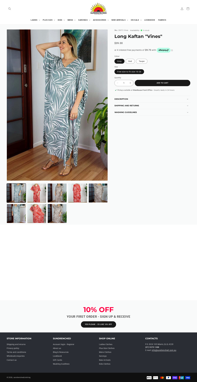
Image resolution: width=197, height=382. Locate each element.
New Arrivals (104, 360)
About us (57, 348)
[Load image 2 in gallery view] (36, 193)
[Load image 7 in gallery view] (36, 213)
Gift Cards (57, 360)
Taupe (142, 61)
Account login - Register (63, 344)
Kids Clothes (104, 364)
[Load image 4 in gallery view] (77, 193)
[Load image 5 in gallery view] (98, 193)
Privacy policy (13, 348)
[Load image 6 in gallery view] (16, 213)
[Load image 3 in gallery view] (57, 193)
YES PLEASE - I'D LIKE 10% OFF (98, 324)
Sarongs (103, 356)
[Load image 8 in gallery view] (57, 213)
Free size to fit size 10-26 (129, 72)
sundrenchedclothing (22, 377)
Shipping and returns (16, 344)
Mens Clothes (105, 352)
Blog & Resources (61, 352)
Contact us (12, 360)
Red (130, 61)
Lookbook (57, 356)
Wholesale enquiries (16, 356)
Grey (119, 61)
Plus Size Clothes (106, 348)
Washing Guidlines (61, 364)
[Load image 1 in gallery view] (16, 193)
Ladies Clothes (105, 344)
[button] (10, 9)
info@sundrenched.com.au (164, 350)
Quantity (117, 78)
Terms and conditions (16, 352)
